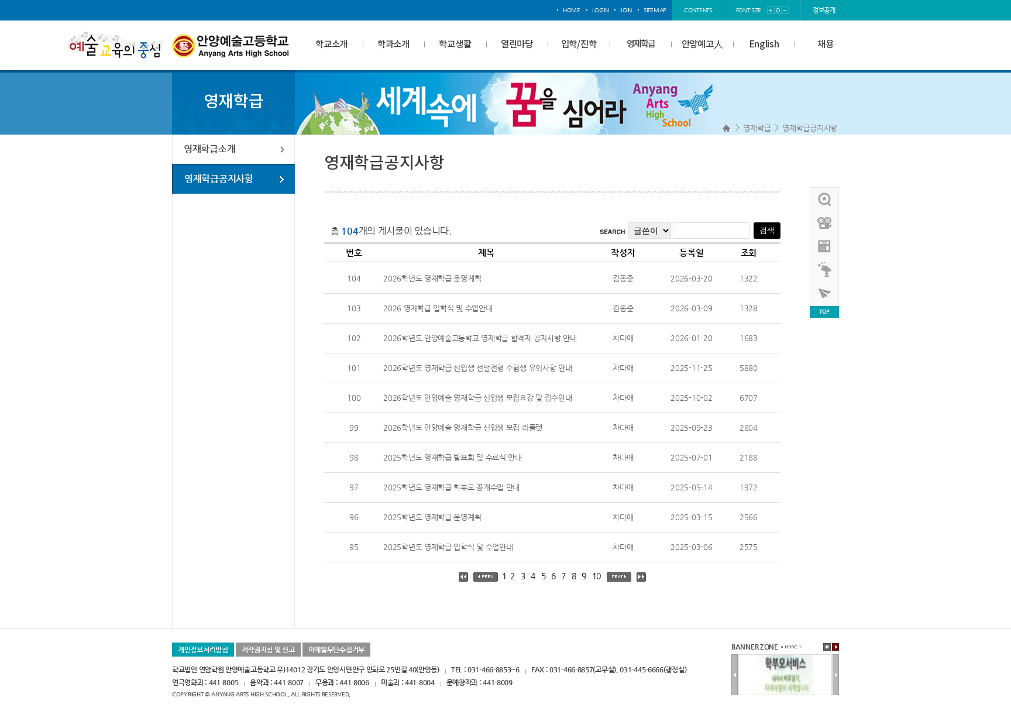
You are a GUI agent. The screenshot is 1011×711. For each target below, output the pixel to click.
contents (698, 10)
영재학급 (641, 44)
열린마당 (517, 44)
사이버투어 (825, 293)
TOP (824, 311)
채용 (825, 44)
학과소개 (393, 44)
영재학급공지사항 (809, 127)
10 (596, 576)
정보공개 (824, 10)
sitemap (655, 10)
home (571, 10)
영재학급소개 (209, 148)
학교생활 (455, 44)
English (764, 44)
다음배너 (835, 675)
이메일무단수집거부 (336, 649)
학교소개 (331, 44)
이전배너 (734, 675)
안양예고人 (702, 44)
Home (726, 128)
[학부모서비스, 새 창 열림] (785, 659)
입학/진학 (579, 44)
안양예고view (825, 246)
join (626, 10)
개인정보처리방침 (203, 649)
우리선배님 (825, 199)
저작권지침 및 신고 (268, 649)
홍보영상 (825, 223)
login (600, 10)
